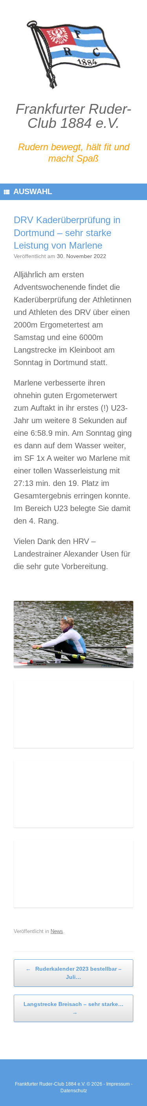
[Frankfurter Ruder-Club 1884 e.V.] (73, 55)
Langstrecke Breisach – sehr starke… (73, 1008)
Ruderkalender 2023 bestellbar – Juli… (73, 973)
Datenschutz (73, 1090)
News (57, 931)
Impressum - (119, 1084)
